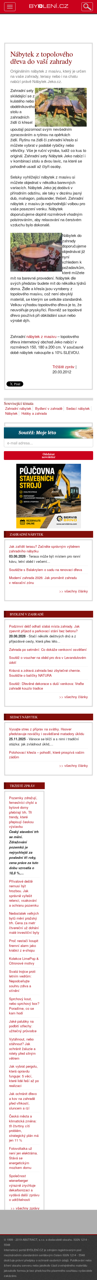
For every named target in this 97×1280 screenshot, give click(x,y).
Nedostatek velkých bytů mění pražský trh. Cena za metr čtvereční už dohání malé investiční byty (24, 923)
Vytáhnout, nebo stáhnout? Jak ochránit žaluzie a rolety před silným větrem (22, 1049)
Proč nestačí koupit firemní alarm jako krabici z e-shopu (23, 945)
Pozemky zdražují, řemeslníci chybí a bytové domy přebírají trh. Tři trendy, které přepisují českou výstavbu (23, 812)
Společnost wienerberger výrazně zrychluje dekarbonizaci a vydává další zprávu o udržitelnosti (24, 1187)
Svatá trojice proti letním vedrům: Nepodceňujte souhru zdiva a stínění (22, 981)
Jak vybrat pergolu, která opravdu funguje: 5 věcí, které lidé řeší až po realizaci (24, 1076)
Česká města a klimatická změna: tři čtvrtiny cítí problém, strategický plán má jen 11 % (24, 1128)
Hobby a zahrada (34, 413)
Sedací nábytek (78, 408)
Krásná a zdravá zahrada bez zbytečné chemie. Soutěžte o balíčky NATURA (45, 673)
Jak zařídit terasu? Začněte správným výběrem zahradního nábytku (44, 549)
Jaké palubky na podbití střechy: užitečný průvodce (22, 1026)
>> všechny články (73, 591)
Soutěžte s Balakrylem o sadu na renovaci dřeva (45, 569)
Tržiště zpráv (63, 366)
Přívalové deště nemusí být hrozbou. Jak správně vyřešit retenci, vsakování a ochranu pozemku (24, 893)
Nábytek (11, 413)
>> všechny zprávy (25, 1208)
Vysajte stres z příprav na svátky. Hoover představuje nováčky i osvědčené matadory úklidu (46, 731)
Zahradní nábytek (18, 408)
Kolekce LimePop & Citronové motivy (24, 961)
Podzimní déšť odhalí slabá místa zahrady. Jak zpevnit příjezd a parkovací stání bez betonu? (44, 629)
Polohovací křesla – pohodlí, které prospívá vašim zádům (46, 755)
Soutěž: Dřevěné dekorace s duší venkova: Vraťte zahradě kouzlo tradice (46, 686)
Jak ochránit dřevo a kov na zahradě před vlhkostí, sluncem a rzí (23, 1101)
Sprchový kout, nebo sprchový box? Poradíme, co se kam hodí (24, 1006)
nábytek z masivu (41, 336)
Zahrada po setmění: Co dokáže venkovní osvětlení (48, 649)
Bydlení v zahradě (48, 408)
